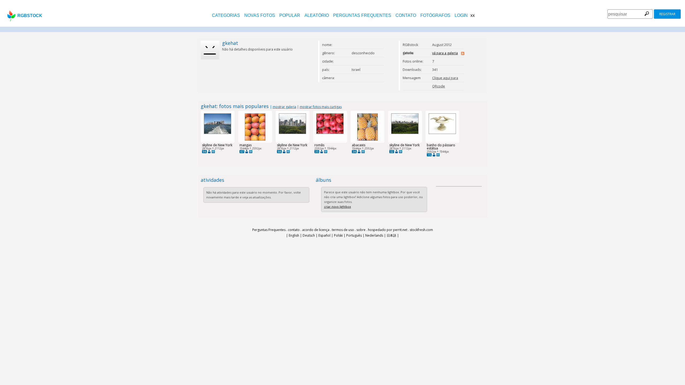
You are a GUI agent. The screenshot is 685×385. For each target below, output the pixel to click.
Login (461, 15)
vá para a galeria (445, 53)
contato (405, 15)
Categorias (226, 15)
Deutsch (309, 235)
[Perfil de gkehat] (209, 151)
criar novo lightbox (337, 207)
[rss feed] (462, 54)
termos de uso (343, 230)
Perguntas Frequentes (362, 15)
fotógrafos (435, 15)
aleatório (317, 15)
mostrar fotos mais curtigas (321, 107)
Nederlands (374, 235)
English (294, 235)
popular (289, 15)
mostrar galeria (284, 107)
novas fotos (259, 15)
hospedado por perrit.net (387, 230)
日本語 (391, 235)
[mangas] (255, 139)
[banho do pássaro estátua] (442, 132)
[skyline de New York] (217, 132)
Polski (338, 235)
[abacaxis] (367, 139)
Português (354, 235)
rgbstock (29, 15)
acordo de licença (315, 230)
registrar (667, 14)
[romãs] (330, 132)
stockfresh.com (421, 230)
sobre (361, 230)
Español (324, 235)
